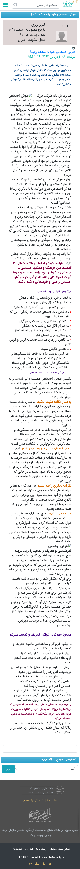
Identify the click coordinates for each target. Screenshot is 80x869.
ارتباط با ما (41, 849)
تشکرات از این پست (40, 749)
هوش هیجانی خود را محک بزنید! (52, 52)
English (23, 857)
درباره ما (29, 849)
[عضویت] (37, 864)
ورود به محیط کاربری (52, 857)
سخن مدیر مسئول (60, 849)
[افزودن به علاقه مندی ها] (30, 864)
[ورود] (43, 864)
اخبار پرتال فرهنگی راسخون (40, 800)
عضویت (17, 849)
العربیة (34, 857)
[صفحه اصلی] (49, 864)
